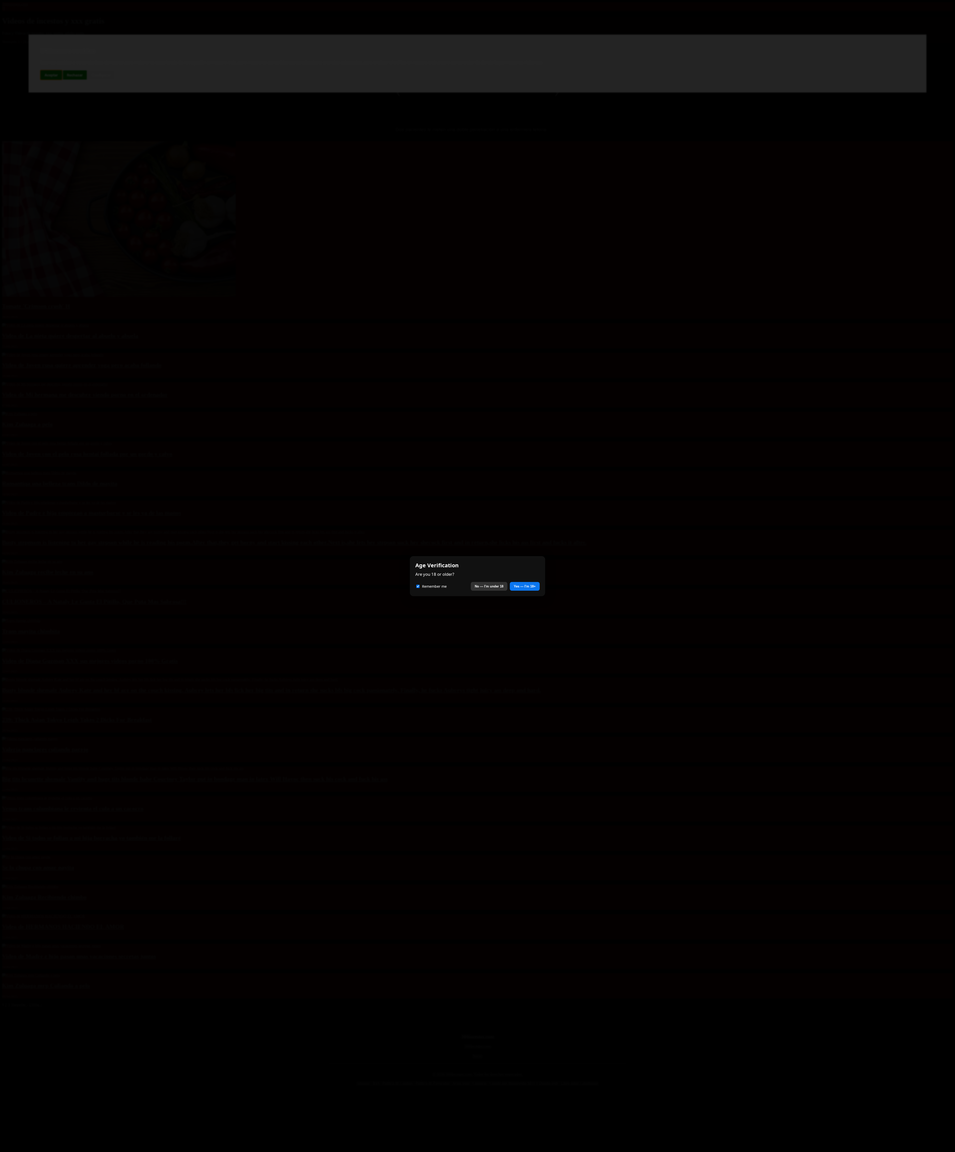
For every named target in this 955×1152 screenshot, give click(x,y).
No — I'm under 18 (489, 586)
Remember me (434, 586)
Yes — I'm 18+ (525, 586)
